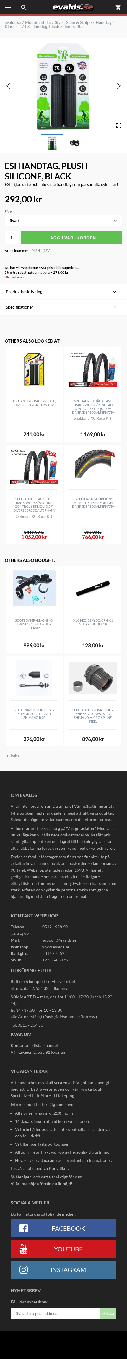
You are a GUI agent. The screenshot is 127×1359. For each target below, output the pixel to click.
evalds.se (13, 22)
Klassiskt (13, 26)
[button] (52, 142)
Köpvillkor (58, 1168)
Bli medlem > (15, 277)
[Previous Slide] (8, 86)
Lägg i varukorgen (72, 238)
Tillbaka (12, 755)
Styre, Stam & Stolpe (73, 22)
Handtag (103, 22)
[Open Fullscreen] (119, 125)
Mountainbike (38, 22)
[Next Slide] (119, 86)
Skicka (108, 1313)
